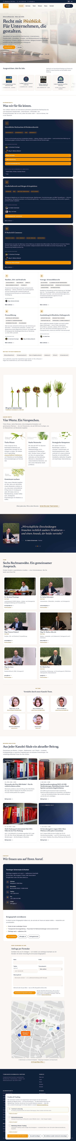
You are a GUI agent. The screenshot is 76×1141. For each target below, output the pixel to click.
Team (34, 6)
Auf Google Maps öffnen (37, 1062)
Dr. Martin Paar (45, 667)
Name (15, 959)
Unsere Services (8, 47)
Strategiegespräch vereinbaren (14, 216)
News (45, 6)
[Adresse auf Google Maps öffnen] (38, 1029)
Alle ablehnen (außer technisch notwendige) (55, 1136)
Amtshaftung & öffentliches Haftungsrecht (55, 315)
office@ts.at (32, 1)
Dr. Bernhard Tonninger (14, 147)
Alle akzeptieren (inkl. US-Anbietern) (17, 1135)
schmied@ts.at (7, 640)
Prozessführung (10, 315)
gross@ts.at (7, 675)
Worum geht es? (30, 981)
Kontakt (52, 6)
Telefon (16, 967)
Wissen (40, 6)
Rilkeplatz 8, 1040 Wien (10, 1)
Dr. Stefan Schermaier (14, 207)
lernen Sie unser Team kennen (49, 506)
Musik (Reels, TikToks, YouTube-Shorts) (15, 171)
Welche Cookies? (13, 1113)
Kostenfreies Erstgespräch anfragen (24, 992)
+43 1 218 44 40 (22, 1)
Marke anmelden (10, 155)
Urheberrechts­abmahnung (13, 163)
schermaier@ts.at (44, 605)
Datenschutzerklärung (46, 994)
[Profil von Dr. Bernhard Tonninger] (20, 587)
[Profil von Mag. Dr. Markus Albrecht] (56, 622)
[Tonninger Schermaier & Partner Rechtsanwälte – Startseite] (5, 6)
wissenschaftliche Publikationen (13, 455)
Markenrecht (42, 1093)
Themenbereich (42, 966)
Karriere (41, 1084)
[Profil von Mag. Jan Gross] (20, 656)
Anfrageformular (33, 936)
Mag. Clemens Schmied (11, 632)
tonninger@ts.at (8, 605)
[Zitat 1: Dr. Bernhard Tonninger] (35, 546)
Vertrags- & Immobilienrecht (50, 280)
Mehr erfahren (8, 220)
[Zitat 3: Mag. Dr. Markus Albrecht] (38, 546)
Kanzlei (21, 6)
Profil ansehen (7, 607)
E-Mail (40, 959)
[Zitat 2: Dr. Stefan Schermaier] (37, 546)
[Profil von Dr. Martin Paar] (56, 656)
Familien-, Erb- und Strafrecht (15, 280)
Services (28, 6)
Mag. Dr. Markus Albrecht (15, 150)
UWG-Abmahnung (11, 159)
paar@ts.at (42, 675)
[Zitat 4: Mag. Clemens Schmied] (40, 546)
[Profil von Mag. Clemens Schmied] (20, 622)
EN (71, 1)
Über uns (41, 1077)
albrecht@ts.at (43, 640)
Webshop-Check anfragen (13, 262)
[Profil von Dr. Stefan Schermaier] (56, 587)
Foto (7, 174)
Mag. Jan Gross (12, 211)
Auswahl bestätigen (35, 1136)
